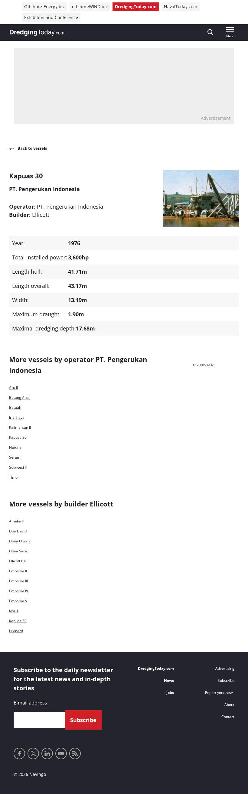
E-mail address (30, 702)
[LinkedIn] (47, 753)
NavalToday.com (180, 6)
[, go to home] (37, 33)
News (169, 680)
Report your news (219, 692)
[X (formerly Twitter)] (33, 753)
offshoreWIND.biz (90, 6)
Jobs (170, 692)
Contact (227, 716)
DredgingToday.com (136, 6)
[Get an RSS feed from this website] (75, 753)
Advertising (224, 668)
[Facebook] (19, 753)
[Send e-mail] (61, 753)
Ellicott (40, 214)
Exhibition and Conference (51, 17)
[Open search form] (210, 32)
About (229, 704)
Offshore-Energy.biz (44, 6)
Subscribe (226, 680)
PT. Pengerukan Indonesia (71, 206)
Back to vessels (32, 148)
